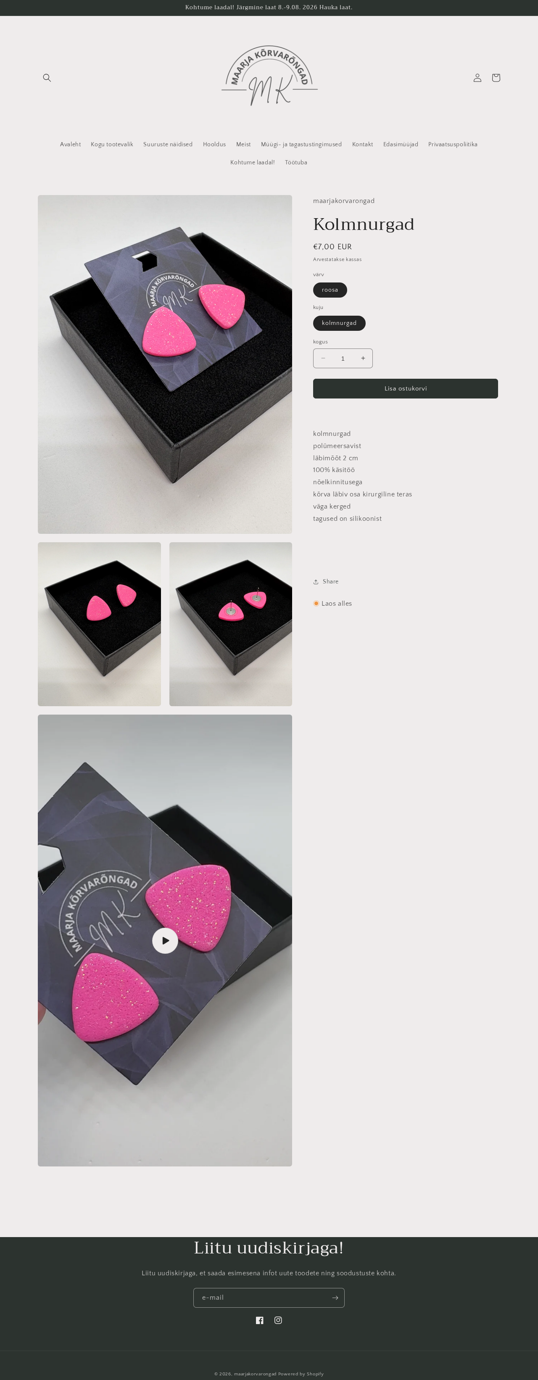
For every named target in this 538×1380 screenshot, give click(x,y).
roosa (330, 289)
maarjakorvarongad (255, 1374)
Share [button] (331, 581)
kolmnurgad (339, 322)
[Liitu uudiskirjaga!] (335, 1298)
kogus (320, 341)
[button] (47, 78)
